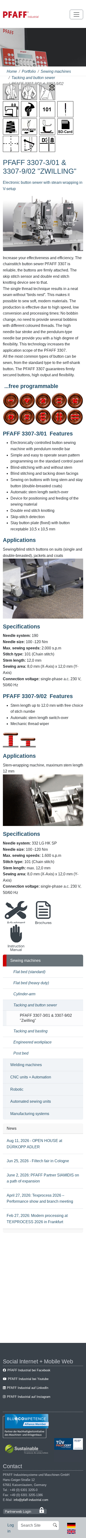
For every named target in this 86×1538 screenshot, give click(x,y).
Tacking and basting (30, 1031)
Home (12, 71)
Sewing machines (56, 71)
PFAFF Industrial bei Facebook (28, 1370)
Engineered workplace (32, 1042)
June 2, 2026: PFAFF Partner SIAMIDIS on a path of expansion (43, 1178)
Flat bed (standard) (29, 972)
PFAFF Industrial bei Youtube (28, 1379)
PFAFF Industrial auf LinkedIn (27, 1388)
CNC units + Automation (30, 1077)
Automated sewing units (30, 1101)
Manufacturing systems (29, 1114)
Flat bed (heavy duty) (31, 983)
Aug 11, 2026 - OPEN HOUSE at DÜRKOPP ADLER (34, 1144)
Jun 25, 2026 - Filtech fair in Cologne (38, 1161)
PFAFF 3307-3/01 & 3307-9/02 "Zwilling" (46, 1018)
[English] (71, 1531)
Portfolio (29, 71)
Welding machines (26, 1065)
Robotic (16, 1089)
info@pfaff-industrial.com (31, 1500)
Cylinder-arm (24, 994)
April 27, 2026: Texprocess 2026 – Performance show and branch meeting (40, 1198)
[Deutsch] (71, 1525)
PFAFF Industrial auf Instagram (28, 1397)
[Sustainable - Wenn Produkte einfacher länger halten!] (27, 1450)
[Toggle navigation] (76, 14)
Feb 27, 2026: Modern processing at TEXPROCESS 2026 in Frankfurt (37, 1219)
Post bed (20, 1053)
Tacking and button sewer (33, 78)
